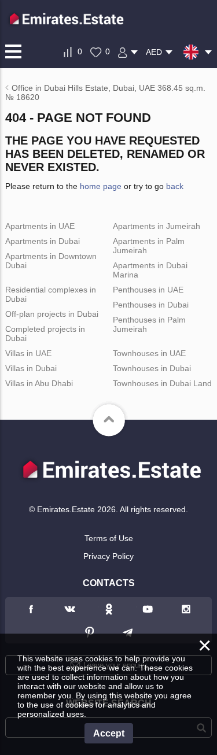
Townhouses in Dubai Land (162, 383)
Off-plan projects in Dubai (51, 314)
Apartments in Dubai (42, 241)
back (174, 186)
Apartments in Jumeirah (156, 226)
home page (101, 186)
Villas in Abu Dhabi (39, 383)
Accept (108, 733)
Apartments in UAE (40, 226)
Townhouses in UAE (149, 353)
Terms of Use (108, 538)
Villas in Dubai (31, 368)
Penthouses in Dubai (151, 304)
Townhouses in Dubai (152, 368)
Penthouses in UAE (148, 289)
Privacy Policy (108, 556)
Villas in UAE (28, 353)
